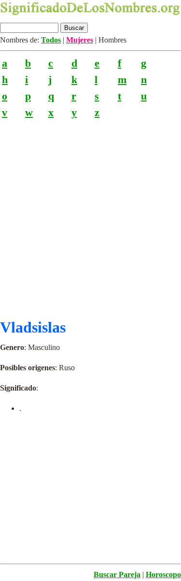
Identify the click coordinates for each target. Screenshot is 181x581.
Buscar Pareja (117, 574)
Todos (51, 40)
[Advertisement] (90, 214)
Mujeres (79, 40)
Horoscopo (163, 574)
